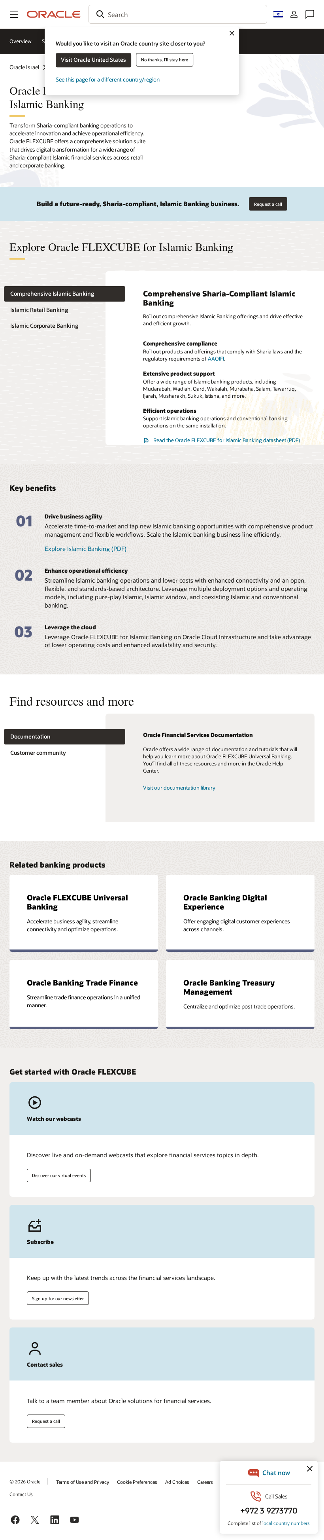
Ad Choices (177, 1482)
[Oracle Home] (53, 14)
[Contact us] (310, 14)
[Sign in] (294, 14)
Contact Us (21, 1494)
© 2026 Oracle (24, 1481)
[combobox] (178, 14)
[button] (14, 14)
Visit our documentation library (179, 787)
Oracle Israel (24, 67)
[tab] (64, 294)
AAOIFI (216, 358)
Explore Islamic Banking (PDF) (85, 549)
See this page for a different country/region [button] (108, 79)
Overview (20, 41)
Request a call (268, 204)
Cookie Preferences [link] (137, 1482)
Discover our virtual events (59, 1175)
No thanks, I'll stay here (164, 60)
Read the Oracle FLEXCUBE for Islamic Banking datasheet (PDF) (226, 440)
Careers (205, 1482)
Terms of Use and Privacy (82, 1482)
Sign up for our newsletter (58, 1298)
